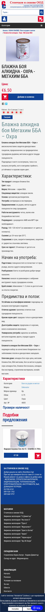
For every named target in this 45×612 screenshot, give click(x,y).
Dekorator (25, 387)
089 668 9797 (9, 494)
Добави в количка (25, 97)
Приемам (30, 609)
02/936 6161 (9, 489)
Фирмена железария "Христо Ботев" (18, 530)
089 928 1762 (9, 491)
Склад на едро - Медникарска (16, 558)
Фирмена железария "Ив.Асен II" (17, 520)
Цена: (5, 84)
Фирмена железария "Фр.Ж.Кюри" (18, 541)
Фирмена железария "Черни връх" (18, 537)
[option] (22, 48)
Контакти (8, 591)
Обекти (7, 587)
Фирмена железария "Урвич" (15, 534)
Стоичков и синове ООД (13, 513)
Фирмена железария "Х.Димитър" (17, 516)
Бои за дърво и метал (30, 383)
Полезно (7, 577)
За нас (6, 584)
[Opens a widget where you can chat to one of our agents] (37, 608)
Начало (7, 573)
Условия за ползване (12, 580)
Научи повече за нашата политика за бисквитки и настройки (22, 601)
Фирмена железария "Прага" (15, 523)
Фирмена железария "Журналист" (17, 527)
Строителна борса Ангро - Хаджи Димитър (21, 555)
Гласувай (7, 117)
